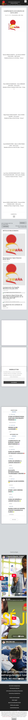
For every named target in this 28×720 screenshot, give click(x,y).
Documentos (15, 15)
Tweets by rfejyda (14, 552)
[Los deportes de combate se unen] (14, 302)
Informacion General (14, 688)
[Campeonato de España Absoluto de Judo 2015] (14, 274)
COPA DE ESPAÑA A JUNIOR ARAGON (14, 461)
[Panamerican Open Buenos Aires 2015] (14, 245)
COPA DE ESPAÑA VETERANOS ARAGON (15, 452)
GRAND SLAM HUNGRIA (16, 481)
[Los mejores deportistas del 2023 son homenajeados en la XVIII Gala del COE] (14, 292)
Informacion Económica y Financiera (14, 690)
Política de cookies (14, 705)
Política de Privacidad (14, 697)
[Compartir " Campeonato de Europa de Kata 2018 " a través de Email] (14, 216)
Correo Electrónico (14, 376)
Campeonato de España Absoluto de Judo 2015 (11, 288)
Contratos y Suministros (14, 693)
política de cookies (6, 716)
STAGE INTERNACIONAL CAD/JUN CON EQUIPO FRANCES (16, 418)
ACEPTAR (14, 719)
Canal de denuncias (14, 707)
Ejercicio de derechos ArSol (14, 702)
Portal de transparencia (14, 685)
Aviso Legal (14, 700)
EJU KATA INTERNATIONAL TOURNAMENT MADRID (16, 471)
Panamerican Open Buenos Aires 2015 (12, 258)
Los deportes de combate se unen (12, 305)
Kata (22, 15)
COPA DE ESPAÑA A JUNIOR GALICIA (14, 500)
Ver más (14, 519)
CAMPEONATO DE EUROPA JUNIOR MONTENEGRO (14, 442)
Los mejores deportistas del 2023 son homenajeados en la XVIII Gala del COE (13, 296)
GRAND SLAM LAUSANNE (12, 428)
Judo (19, 15)
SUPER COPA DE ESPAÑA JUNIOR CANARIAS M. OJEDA (16, 510)
